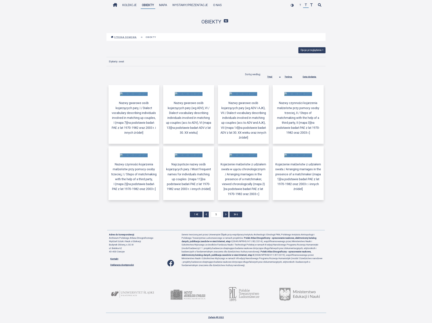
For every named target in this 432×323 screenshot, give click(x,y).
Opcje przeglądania (311, 50)
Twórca (288, 76)
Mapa (163, 5)
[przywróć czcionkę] (306, 5)
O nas (217, 5)
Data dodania (310, 76)
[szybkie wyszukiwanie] (319, 5)
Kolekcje (129, 5)
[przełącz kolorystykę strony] (292, 5)
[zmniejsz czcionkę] (300, 5)
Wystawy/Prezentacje (190, 5)
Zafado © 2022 (216, 317)
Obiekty (148, 5)
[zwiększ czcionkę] (311, 5)
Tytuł (270, 76)
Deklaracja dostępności (122, 264)
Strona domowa (125, 37)
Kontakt (114, 258)
